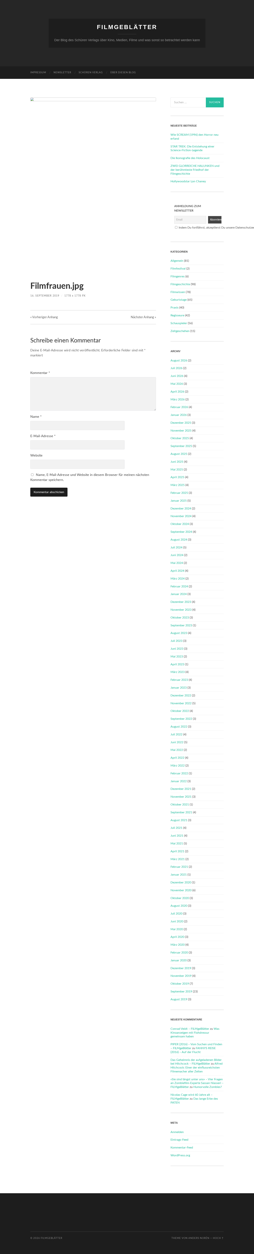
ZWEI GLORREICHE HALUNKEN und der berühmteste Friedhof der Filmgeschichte (195, 169)
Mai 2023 (177, 656)
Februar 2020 (179, 952)
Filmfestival (178, 268)
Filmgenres (178, 276)
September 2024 (181, 531)
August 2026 (179, 360)
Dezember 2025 (181, 422)
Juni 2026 (177, 376)
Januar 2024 (179, 594)
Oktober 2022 (180, 710)
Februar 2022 (179, 773)
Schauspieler (179, 323)
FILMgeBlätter (127, 27)
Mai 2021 (177, 843)
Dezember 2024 (181, 508)
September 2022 (181, 718)
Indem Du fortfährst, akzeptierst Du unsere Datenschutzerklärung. (199, 227)
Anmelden (177, 1132)
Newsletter (62, 72)
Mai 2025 (177, 469)
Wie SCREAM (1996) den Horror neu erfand (194, 136)
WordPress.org (180, 1155)
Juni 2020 (177, 921)
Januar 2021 (179, 874)
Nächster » (143, 317)
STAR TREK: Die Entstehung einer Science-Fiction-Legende (192, 148)
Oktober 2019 (180, 983)
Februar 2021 (179, 866)
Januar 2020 (179, 960)
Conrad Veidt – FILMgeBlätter (190, 1028)
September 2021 (181, 812)
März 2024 (178, 578)
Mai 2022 (177, 749)
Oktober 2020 (180, 898)
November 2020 (181, 890)
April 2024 (177, 570)
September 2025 (181, 446)
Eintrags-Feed (179, 1139)
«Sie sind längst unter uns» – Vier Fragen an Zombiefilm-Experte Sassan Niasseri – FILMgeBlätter (197, 1083)
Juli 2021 (176, 827)
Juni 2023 (177, 648)
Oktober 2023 (180, 617)
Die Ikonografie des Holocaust (190, 158)
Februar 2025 (179, 492)
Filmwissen (178, 292)
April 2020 (177, 936)
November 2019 (181, 975)
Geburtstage (179, 299)
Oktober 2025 (180, 438)
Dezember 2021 (181, 788)
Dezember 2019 (181, 968)
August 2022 (179, 726)
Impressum (38, 72)
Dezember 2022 (181, 695)
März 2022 (178, 765)
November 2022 (181, 703)
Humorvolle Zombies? (207, 1086)
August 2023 (179, 633)
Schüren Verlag (91, 72)
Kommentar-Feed (182, 1147)
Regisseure (177, 315)
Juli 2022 (176, 734)
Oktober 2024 (180, 524)
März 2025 (178, 485)
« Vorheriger (44, 317)
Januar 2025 (179, 500)
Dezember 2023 (181, 601)
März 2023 (178, 672)
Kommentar (40, 373)
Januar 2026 (179, 414)
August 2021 (179, 820)
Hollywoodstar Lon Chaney (188, 181)
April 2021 (177, 851)
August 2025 (179, 453)
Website (36, 455)
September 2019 (181, 991)
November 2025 (181, 430)
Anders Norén (198, 1238)
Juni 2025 (177, 461)
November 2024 (181, 516)
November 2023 (181, 609)
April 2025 (177, 477)
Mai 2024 (177, 562)
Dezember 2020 (181, 882)
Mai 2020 (177, 929)
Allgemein (177, 260)
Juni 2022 (177, 742)
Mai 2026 (177, 383)
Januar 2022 (179, 781)
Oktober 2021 (180, 804)
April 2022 (177, 757)
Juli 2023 (176, 640)
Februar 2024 (179, 586)
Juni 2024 (177, 555)
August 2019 (179, 999)
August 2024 (179, 539)
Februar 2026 (179, 407)
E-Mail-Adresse (43, 436)
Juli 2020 (176, 913)
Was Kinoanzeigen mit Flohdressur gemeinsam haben (195, 1032)
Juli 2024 (176, 547)
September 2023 (181, 625)
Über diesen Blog (123, 72)
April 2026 (177, 391)
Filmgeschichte (180, 284)
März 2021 (178, 859)
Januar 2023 (179, 687)
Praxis (175, 307)
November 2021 (181, 796)
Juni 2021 (177, 835)
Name (36, 416)
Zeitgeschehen (180, 331)
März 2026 (178, 399)
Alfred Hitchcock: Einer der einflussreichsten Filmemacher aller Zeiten (197, 1067)
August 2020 (179, 905)
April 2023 (177, 664)
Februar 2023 (179, 679)
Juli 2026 (176, 368)
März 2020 (178, 944)
